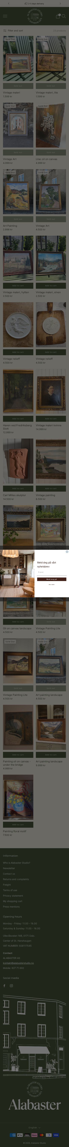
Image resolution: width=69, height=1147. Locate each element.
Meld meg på (52, 579)
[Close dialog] (67, 552)
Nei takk (51, 584)
